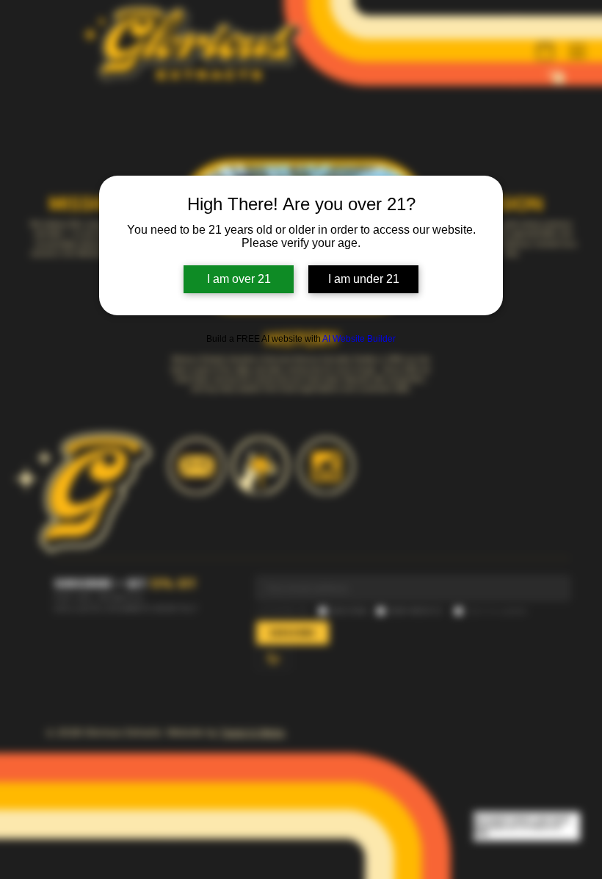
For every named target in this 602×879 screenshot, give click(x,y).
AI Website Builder (359, 339)
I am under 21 (363, 279)
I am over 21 (239, 279)
